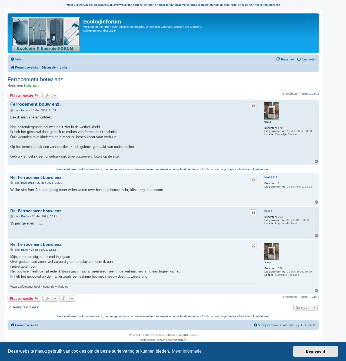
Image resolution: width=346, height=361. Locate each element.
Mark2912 (270, 177)
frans (267, 121)
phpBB (149, 334)
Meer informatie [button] (187, 351)
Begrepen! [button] (315, 351)
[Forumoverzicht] (46, 33)
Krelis (268, 210)
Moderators (31, 85)
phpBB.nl (180, 339)
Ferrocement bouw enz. (36, 79)
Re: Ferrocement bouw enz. (36, 177)
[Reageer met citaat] (253, 105)
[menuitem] (15, 59)
